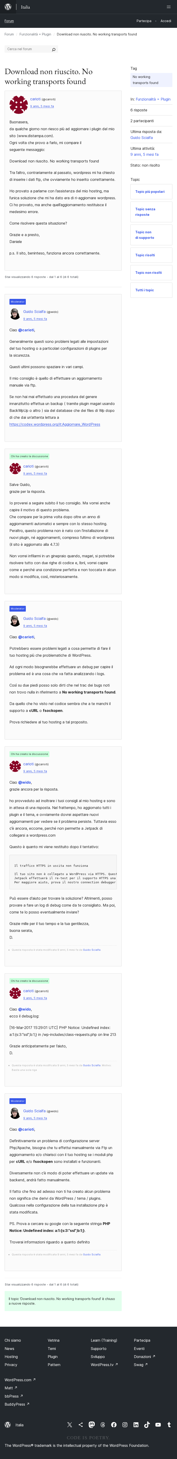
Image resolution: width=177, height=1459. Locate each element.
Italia (19, 1425)
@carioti (26, 330)
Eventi (139, 1348)
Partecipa (142, 1340)
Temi (52, 1348)
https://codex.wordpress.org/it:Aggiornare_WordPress (54, 424)
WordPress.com (20, 1380)
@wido (24, 782)
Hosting (11, 1356)
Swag (141, 1364)
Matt (11, 1388)
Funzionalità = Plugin (35, 34)
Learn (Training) (104, 1340)
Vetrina (53, 1340)
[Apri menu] (169, 7)
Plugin (53, 1356)
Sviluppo (98, 1356)
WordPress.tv (104, 1364)
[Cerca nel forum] (53, 49)
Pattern (54, 1364)
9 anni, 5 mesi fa (42, 106)
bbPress (14, 1396)
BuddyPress (17, 1404)
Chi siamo (13, 1340)
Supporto (98, 1348)
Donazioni (145, 1356)
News (9, 1348)
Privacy (11, 1364)
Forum (9, 21)
